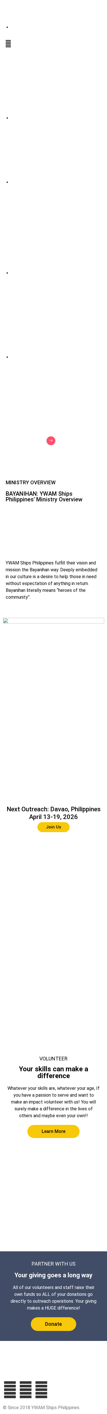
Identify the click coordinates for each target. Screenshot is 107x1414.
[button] (53, 43)
